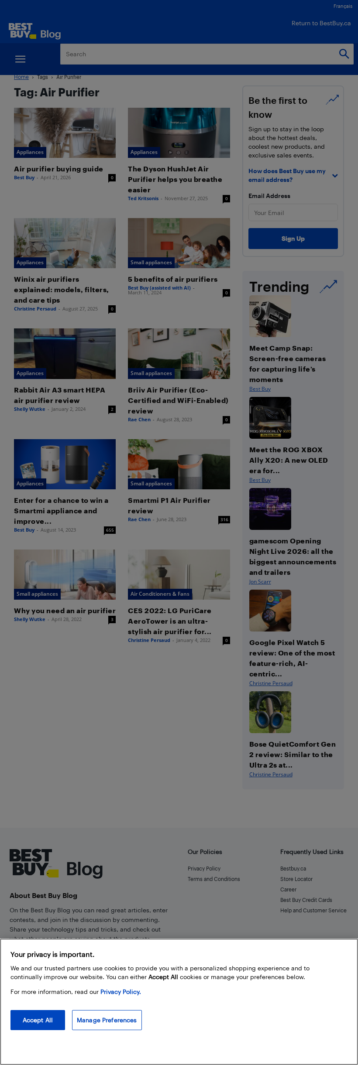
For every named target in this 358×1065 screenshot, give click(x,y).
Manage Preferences (107, 1020)
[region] (179, 1002)
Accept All (38, 1020)
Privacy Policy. (120, 991)
